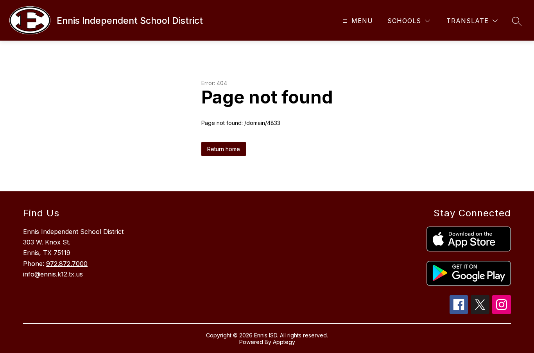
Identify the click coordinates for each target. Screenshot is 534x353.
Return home (223, 149)
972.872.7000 (67, 263)
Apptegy (284, 342)
